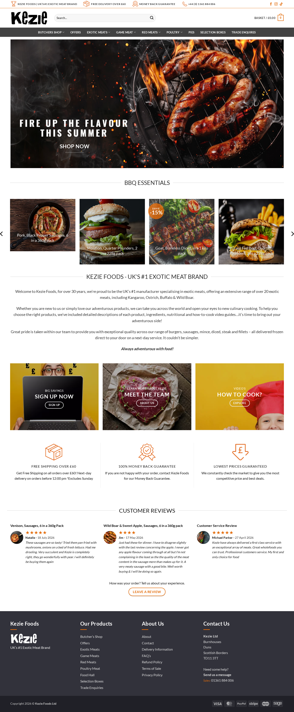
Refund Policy (152, 662)
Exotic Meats (97, 32)
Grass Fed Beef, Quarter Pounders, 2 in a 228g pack (251, 251)
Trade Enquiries (91, 687)
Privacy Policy (152, 675)
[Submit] (151, 18)
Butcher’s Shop (91, 636)
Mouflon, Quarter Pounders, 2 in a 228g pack (112, 251)
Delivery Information (157, 649)
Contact (148, 643)
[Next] (288, 234)
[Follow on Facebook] (270, 4)
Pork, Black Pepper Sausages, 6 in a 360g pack (42, 238)
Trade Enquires (244, 32)
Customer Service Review (217, 525)
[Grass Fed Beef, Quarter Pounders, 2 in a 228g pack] (251, 231)
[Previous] (5, 234)
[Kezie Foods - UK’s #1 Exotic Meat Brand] (29, 18)
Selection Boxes (213, 32)
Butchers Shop (49, 32)
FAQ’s (146, 656)
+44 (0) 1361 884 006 (201, 4)
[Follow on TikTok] (281, 4)
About (146, 636)
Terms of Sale (151, 668)
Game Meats (89, 656)
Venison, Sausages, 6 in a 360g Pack (37, 525)
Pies (191, 32)
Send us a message (217, 675)
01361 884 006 (222, 680)
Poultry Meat (90, 668)
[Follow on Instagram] (276, 4)
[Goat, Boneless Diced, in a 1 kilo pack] (182, 231)
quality (130, 331)
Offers (75, 32)
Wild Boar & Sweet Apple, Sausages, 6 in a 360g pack (143, 525)
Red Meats (88, 662)
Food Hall (87, 675)
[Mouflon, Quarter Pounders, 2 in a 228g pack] (112, 231)
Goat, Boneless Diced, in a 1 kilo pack (181, 251)
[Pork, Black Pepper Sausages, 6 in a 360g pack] (43, 225)
